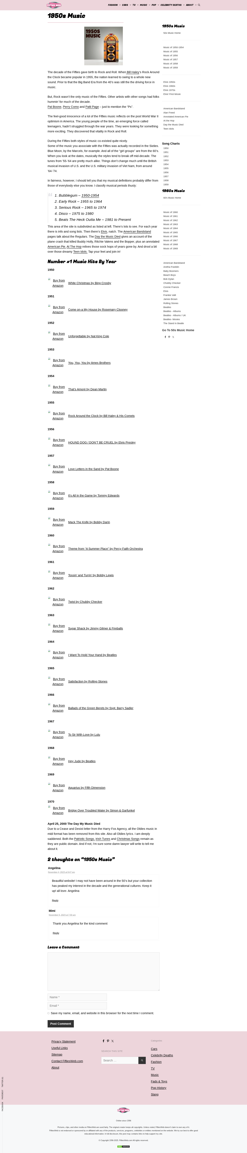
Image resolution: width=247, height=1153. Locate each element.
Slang (154, 1094)
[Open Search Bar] (199, 5)
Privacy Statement (63, 1041)
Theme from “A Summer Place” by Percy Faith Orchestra (105, 548)
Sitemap (56, 1054)
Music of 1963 (170, 224)
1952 (166, 156)
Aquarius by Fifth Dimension (86, 787)
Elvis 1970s (169, 90)
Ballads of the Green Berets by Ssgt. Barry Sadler (100, 708)
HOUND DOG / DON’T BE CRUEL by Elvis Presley (102, 442)
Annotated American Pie (175, 116)
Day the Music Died (108, 236)
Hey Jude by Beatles (82, 761)
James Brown (170, 299)
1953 (166, 160)
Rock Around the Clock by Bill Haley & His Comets (101, 415)
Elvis (104, 231)
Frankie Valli (169, 295)
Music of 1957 (170, 59)
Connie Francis (171, 287)
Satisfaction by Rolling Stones (87, 681)
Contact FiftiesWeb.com (67, 1061)
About (189, 5)
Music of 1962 (170, 220)
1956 (166, 172)
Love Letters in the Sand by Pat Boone (93, 469)
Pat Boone (54, 106)
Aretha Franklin (171, 267)
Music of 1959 (170, 67)
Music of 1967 (170, 240)
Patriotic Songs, (84, 838)
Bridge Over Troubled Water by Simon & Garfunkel (101, 810)
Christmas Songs (128, 838)
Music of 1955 (170, 51)
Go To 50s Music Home (178, 330)
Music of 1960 (170, 212)
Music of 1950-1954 (173, 47)
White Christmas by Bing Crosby (89, 283)
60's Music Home (172, 197)
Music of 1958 (170, 63)
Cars (125, 5)
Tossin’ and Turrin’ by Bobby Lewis (91, 575)
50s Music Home (172, 33)
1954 (166, 164)
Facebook (2, 1106)
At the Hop (168, 120)
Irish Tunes (103, 838)
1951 (166, 152)
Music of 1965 (170, 232)
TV (153, 1068)
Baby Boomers (171, 271)
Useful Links (59, 1048)
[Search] (142, 1060)
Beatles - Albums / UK (174, 315)
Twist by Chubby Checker (85, 601)
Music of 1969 (170, 248)
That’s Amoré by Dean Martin (87, 389)
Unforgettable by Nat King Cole (88, 336)
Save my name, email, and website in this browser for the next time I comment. (102, 1013)
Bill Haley (132, 72)
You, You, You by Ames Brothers (89, 362)
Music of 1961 (170, 216)
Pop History (158, 1088)
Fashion (113, 5)
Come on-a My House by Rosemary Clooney (98, 309)
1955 (166, 168)
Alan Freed (169, 112)
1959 (166, 184)
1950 (166, 148)
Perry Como (71, 106)
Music (143, 5)
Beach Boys (169, 275)
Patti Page (92, 106)
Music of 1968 (170, 244)
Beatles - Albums (172, 311)
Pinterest (2, 1094)
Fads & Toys (159, 1081)
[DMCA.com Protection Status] (123, 1146)
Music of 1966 (170, 236)
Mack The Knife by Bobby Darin (89, 522)
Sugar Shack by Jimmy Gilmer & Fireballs (95, 628)
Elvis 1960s (169, 86)
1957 (166, 176)
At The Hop (74, 246)
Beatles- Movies (171, 319)
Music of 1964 (170, 228)
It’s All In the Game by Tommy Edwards (94, 495)
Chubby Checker (172, 283)
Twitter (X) (2, 1082)
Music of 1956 (170, 55)
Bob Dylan (168, 279)
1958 (166, 180)
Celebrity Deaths (171, 5)
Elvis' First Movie (172, 94)
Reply (55, 900)
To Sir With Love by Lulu (84, 734)
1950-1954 (90, 195)
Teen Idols (80, 251)
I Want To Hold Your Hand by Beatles (92, 655)
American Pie (56, 246)
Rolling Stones (170, 303)
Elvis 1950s (169, 82)
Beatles (167, 307)
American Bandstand (137, 231)
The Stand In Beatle (173, 323)
